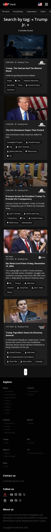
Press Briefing (18, 12)
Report (7, 453)
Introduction (33, 391)
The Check (5, 12)
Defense (8, 403)
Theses (7, 426)
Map (6, 466)
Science (8, 407)
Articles (7, 429)
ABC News (9, 257)
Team (7, 443)
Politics (43, 12)
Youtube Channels (36, 453)
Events (31, 394)
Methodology (10, 432)
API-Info (31, 443)
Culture (7, 410)
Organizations (32, 12)
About (31, 423)
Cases (7, 413)
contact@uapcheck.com (13, 481)
